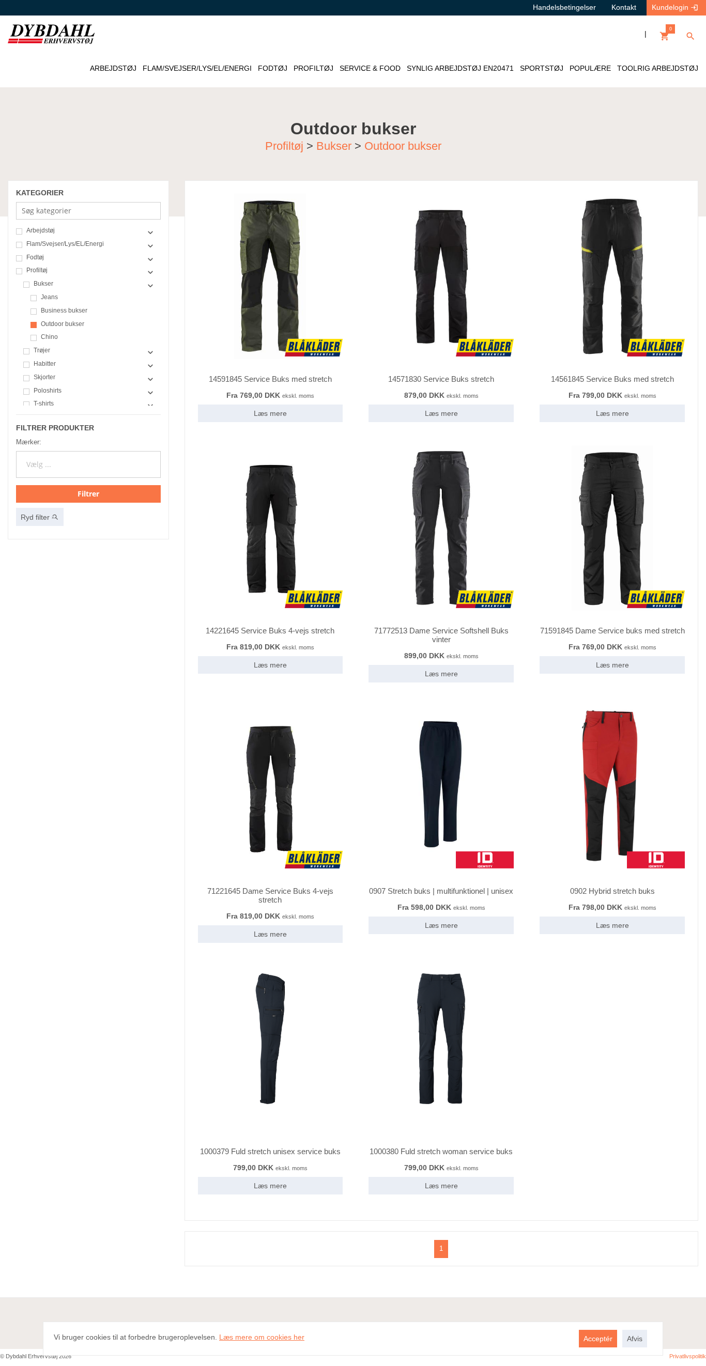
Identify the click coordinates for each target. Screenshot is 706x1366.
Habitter (45, 364)
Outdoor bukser (402, 145)
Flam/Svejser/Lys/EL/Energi (65, 244)
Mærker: (28, 442)
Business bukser (64, 310)
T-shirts (44, 403)
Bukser (333, 145)
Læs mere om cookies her (261, 1337)
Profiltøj (284, 145)
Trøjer (42, 350)
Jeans (49, 297)
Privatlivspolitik (687, 1356)
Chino (49, 337)
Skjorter (44, 377)
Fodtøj (35, 257)
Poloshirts (48, 390)
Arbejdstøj (40, 230)
